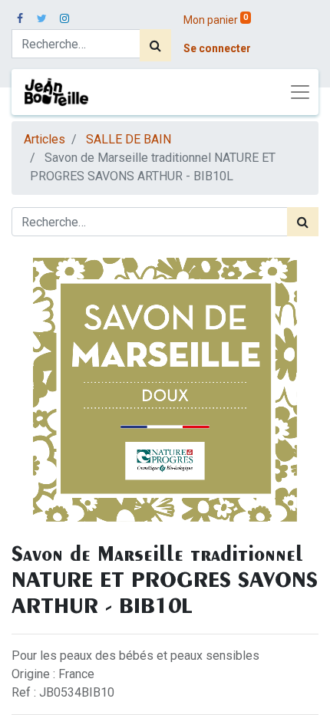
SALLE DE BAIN (128, 139)
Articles (44, 139)
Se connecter (217, 48)
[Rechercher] (155, 45)
